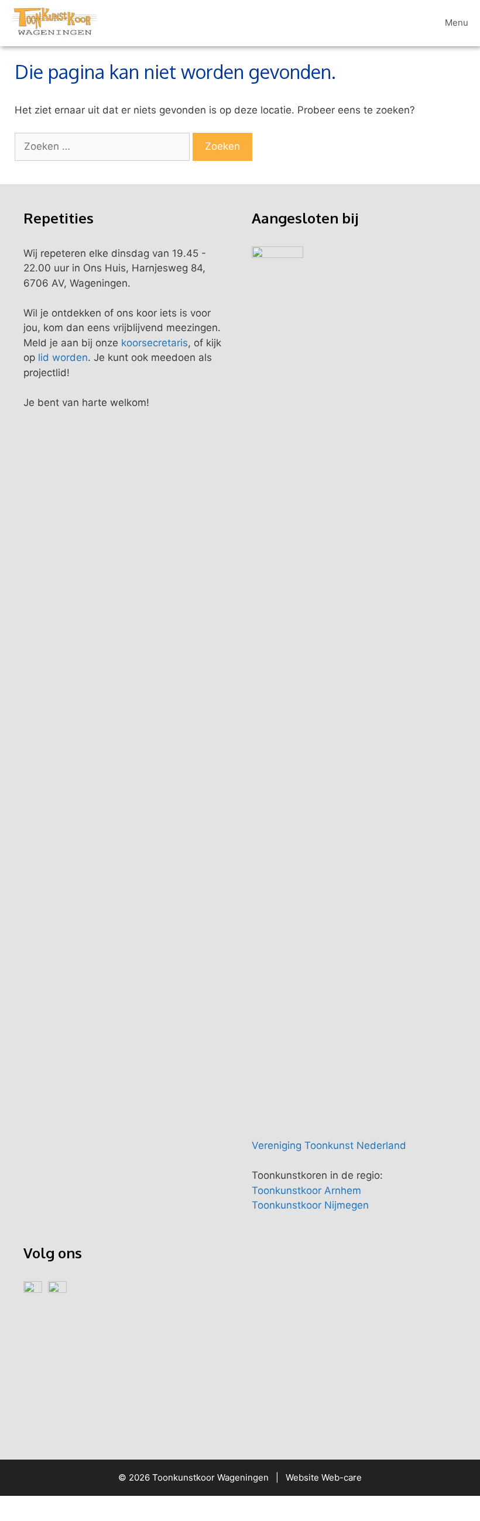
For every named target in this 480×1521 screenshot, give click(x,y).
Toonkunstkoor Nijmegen (310, 1205)
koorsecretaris (154, 343)
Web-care (341, 1477)
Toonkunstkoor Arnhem (306, 1190)
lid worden (63, 357)
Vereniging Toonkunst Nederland (329, 1145)
